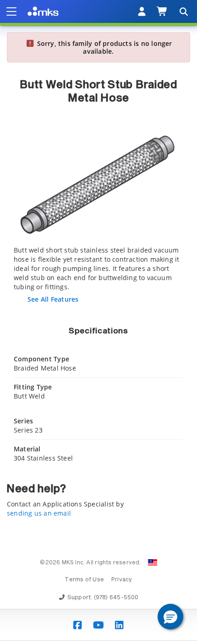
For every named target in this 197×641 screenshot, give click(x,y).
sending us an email (39, 513)
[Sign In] (141, 11)
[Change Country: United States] (152, 562)
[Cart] (162, 11)
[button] (170, 617)
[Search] (183, 11)
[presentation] (98, 320)
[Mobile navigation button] (11, 11)
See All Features (52, 299)
